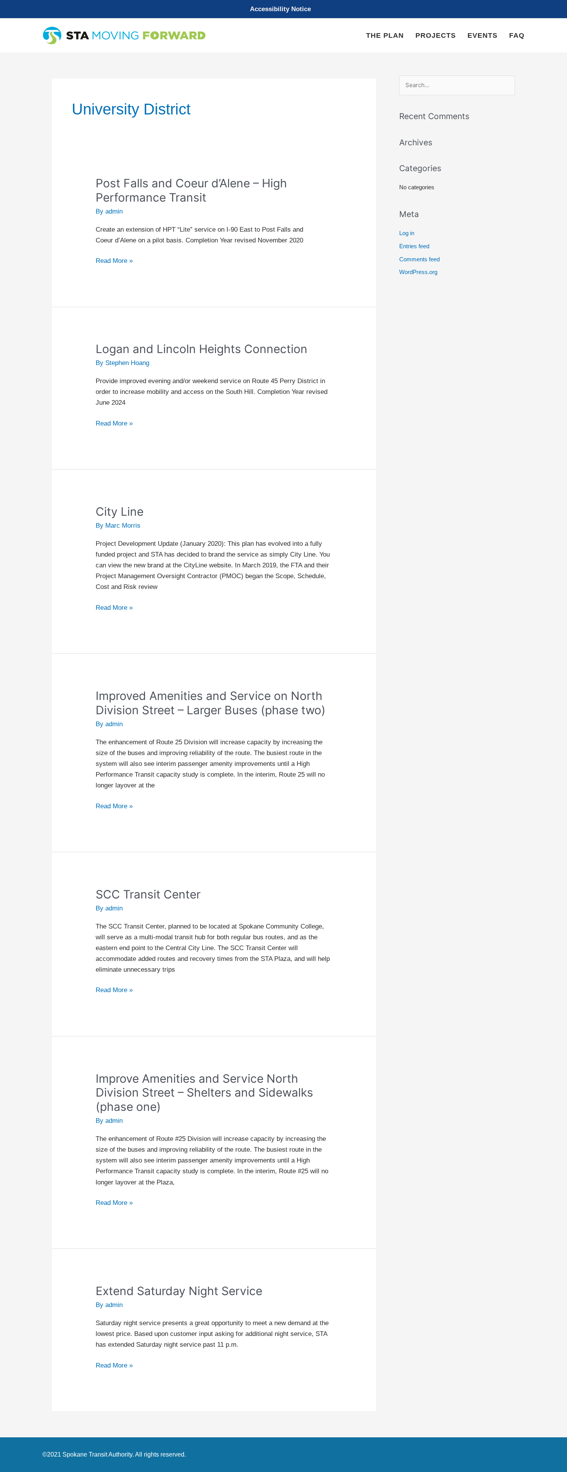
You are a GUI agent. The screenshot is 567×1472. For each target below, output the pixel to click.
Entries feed (414, 246)
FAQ (517, 35)
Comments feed (419, 259)
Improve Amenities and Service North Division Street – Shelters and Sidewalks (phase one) (204, 1093)
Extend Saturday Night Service (179, 1291)
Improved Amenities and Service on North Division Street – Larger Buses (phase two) (211, 703)
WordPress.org (418, 272)
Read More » (114, 261)
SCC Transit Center (148, 894)
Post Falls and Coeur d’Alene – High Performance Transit (191, 190)
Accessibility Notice (280, 9)
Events (482, 35)
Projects (435, 35)
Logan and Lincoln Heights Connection (201, 349)
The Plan (385, 35)
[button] (283, 9)
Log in (406, 233)
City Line (119, 511)
